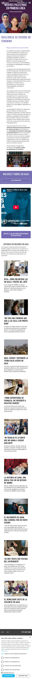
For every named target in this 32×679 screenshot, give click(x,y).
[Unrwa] (5, 2)
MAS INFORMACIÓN (16, 180)
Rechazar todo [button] (23, 675)
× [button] (30, 637)
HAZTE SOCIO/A (21, 2)
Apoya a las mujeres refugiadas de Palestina (16, 234)
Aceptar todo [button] (8, 675)
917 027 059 (26, 632)
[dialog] (16, 657)
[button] (16, 672)
